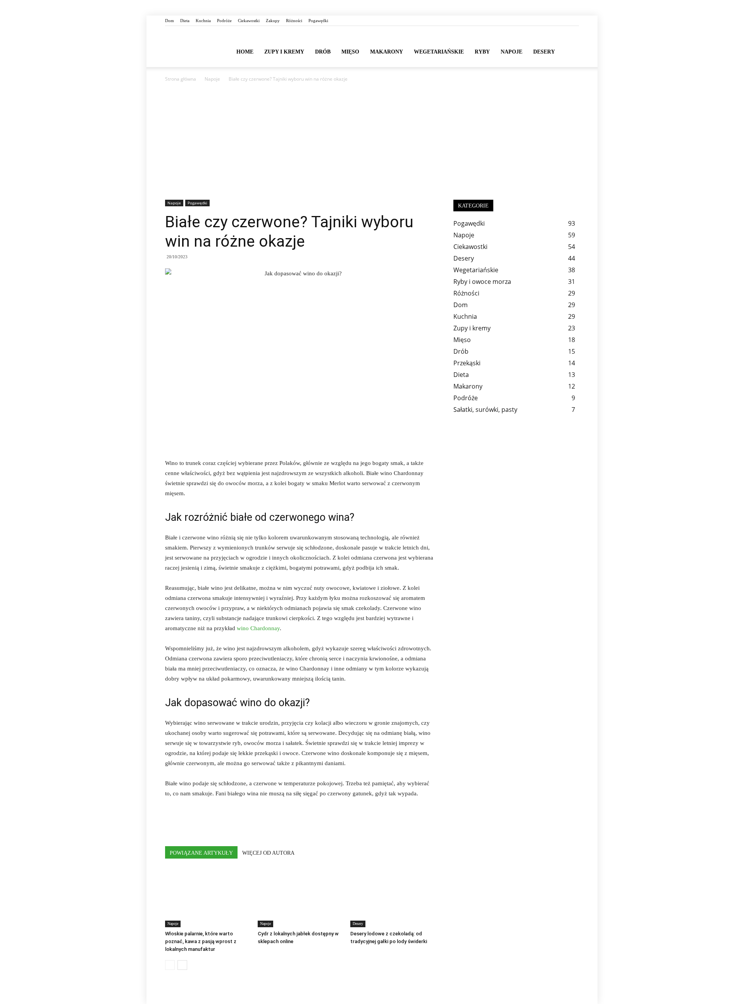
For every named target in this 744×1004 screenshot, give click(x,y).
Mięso (350, 52)
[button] (569, 51)
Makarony (386, 52)
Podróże (224, 20)
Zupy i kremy (284, 52)
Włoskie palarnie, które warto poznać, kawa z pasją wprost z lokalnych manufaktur (200, 941)
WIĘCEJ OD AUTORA (268, 853)
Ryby (482, 52)
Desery (544, 52)
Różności (294, 20)
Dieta (184, 20)
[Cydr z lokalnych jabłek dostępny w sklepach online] (300, 898)
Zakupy (273, 20)
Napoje (511, 52)
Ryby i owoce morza (482, 281)
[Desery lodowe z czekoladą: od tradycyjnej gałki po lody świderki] (392, 898)
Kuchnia (203, 20)
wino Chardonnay (258, 628)
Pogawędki (318, 20)
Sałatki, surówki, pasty (485, 409)
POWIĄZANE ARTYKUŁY (201, 853)
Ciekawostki (249, 20)
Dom (169, 20)
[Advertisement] (372, 141)
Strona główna (180, 79)
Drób (323, 52)
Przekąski (466, 363)
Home (244, 52)
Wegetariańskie (439, 52)
